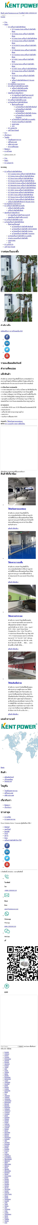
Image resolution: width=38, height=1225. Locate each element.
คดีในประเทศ (12, 142)
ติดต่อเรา (7, 149)
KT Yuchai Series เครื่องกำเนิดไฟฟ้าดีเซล (21, 192)
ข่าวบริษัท (7, 817)
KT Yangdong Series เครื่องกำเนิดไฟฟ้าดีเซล (22, 188)
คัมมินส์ (6, 827)
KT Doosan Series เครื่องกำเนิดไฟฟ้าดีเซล (21, 181)
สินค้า (6, 24)
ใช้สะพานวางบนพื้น (15, 562)
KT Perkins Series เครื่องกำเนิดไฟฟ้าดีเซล (21, 176)
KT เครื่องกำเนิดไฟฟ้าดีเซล (17, 27)
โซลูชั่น (6, 137)
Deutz (6, 833)
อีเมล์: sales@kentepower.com (10, 13)
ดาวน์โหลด (8, 151)
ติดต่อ (2, 767)
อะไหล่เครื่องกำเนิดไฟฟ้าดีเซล (18, 102)
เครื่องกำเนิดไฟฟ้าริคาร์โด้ (12, 840)
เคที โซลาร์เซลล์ (13, 130)
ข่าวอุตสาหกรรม (9, 819)
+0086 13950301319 (10, 890)
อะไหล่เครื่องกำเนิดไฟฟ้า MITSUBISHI (24, 229)
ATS (13, 126)
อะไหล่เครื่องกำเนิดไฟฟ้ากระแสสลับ (23, 119)
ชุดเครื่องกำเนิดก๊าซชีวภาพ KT (22, 97)
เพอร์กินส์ (7, 829)
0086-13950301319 (10, 926)
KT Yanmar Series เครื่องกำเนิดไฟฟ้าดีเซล (21, 197)
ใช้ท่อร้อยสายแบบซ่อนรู (15, 421)
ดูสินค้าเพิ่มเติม (13, 528)
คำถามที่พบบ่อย (13, 146)
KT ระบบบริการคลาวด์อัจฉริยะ (15, 423)
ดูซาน (6, 835)
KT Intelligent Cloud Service (16, 84)
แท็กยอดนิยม (8, 779)
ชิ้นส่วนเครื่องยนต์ (17, 104)
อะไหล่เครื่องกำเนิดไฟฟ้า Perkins (25, 113)
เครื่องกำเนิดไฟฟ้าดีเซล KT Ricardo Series (21, 201)
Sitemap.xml (8, 781)
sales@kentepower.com (11, 909)
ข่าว (5, 133)
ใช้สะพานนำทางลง (15, 616)
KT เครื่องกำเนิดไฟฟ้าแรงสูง (17, 100)
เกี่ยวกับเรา (7, 135)
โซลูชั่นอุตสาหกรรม (14, 139)
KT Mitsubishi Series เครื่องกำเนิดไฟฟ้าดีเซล (22, 185)
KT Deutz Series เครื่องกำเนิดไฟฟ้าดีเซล (24, 38)
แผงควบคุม (15, 124)
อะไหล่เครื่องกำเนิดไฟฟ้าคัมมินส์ (26, 107)
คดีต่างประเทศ (13, 144)
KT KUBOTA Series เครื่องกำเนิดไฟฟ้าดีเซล (22, 183)
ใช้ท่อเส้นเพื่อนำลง (15, 683)
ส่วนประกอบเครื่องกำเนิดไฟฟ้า (22, 122)
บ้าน (5, 22)
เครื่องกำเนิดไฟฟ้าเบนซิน (20, 88)
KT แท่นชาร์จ (12, 128)
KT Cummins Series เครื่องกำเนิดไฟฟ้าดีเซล (21, 174)
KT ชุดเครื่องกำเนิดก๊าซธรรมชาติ (22, 95)
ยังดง (6, 838)
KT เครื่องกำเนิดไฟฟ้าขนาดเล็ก (18, 86)
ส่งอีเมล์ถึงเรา (5, 331)
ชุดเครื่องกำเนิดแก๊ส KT (15, 93)
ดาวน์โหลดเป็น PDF (16, 331)
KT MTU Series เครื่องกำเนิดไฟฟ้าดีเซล (24, 68)
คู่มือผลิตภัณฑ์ (9, 777)
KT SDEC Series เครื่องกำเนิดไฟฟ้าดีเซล (21, 190)
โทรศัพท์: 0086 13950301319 (28, 13)
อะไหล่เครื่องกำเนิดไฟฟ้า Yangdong (23, 233)
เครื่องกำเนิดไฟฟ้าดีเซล (19, 90)
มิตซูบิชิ (6, 831)
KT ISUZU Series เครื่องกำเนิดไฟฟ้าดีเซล (21, 199)
